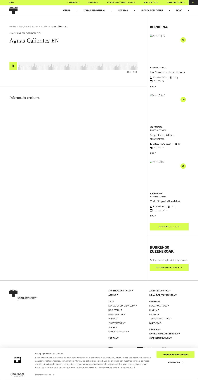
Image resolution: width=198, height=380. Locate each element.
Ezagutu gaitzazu (158, 306)
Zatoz (179, 10)
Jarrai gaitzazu (175, 2)
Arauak (112, 327)
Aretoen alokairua (159, 291)
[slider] (18, 62)
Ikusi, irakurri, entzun (152, 10)
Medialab (123, 10)
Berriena (92, 2)
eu (10, 2)
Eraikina (153, 310)
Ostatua (112, 319)
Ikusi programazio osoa (167, 267)
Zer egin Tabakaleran (94, 10)
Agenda (66, 10)
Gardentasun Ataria (159, 338)
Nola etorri (114, 310)
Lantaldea (154, 323)
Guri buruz (72, 2)
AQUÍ (132, 367)
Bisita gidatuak (116, 315)
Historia (153, 315)
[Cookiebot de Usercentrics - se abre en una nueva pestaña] (17, 375)
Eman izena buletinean (119, 291)
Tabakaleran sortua (159, 319)
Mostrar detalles (43, 375)
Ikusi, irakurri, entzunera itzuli (26, 33)
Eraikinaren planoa (117, 332)
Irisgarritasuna (116, 323)
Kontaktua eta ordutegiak (120, 2)
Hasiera (12, 27)
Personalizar (174, 362)
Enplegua (154, 330)
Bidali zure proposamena (162, 295)
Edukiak (44, 27)
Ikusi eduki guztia (167, 227)
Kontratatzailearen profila (163, 334)
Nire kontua (150, 2)
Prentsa (112, 338)
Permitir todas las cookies (175, 354)
